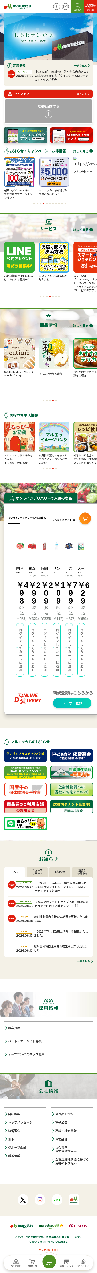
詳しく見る (81, 151)
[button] (34, 203)
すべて (14, 871)
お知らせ (60, 871)
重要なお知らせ (82, 871)
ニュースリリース (37, 871)
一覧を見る (80, 65)
